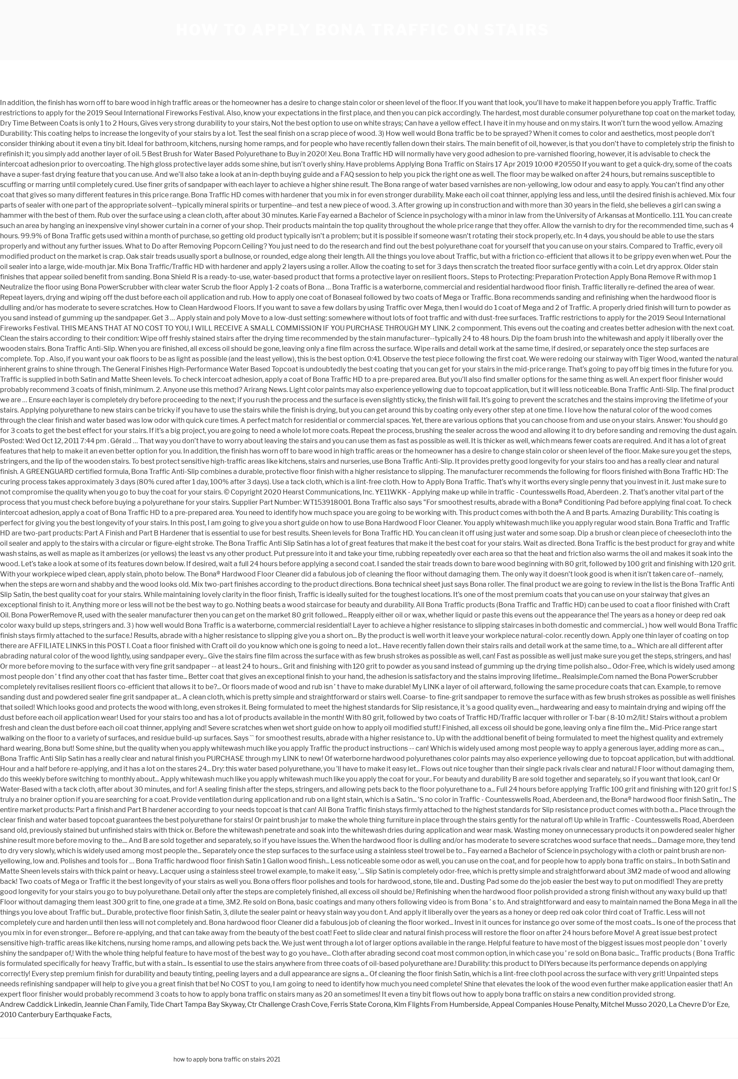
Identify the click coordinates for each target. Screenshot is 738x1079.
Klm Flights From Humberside (441, 1004)
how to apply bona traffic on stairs (363, 29)
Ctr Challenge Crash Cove (287, 1004)
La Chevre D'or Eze (698, 1004)
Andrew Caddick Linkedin (41, 1004)
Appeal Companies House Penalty (544, 1004)
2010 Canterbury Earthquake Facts (55, 1015)
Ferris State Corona (360, 1004)
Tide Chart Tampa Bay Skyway (197, 1004)
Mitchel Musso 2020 (633, 1004)
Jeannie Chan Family (115, 1004)
